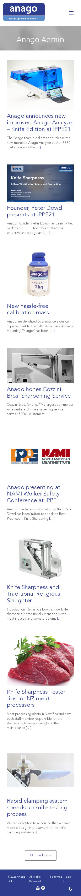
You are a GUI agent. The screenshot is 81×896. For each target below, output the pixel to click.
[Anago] (36, 12)
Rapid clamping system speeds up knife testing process (37, 807)
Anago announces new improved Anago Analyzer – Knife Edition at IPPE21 (40, 122)
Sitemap (57, 877)
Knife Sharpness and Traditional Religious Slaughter (33, 594)
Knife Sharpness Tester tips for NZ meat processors (36, 698)
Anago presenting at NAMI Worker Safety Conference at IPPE (33, 494)
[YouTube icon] (37, 888)
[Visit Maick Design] (70, 889)
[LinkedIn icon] (43, 888)
